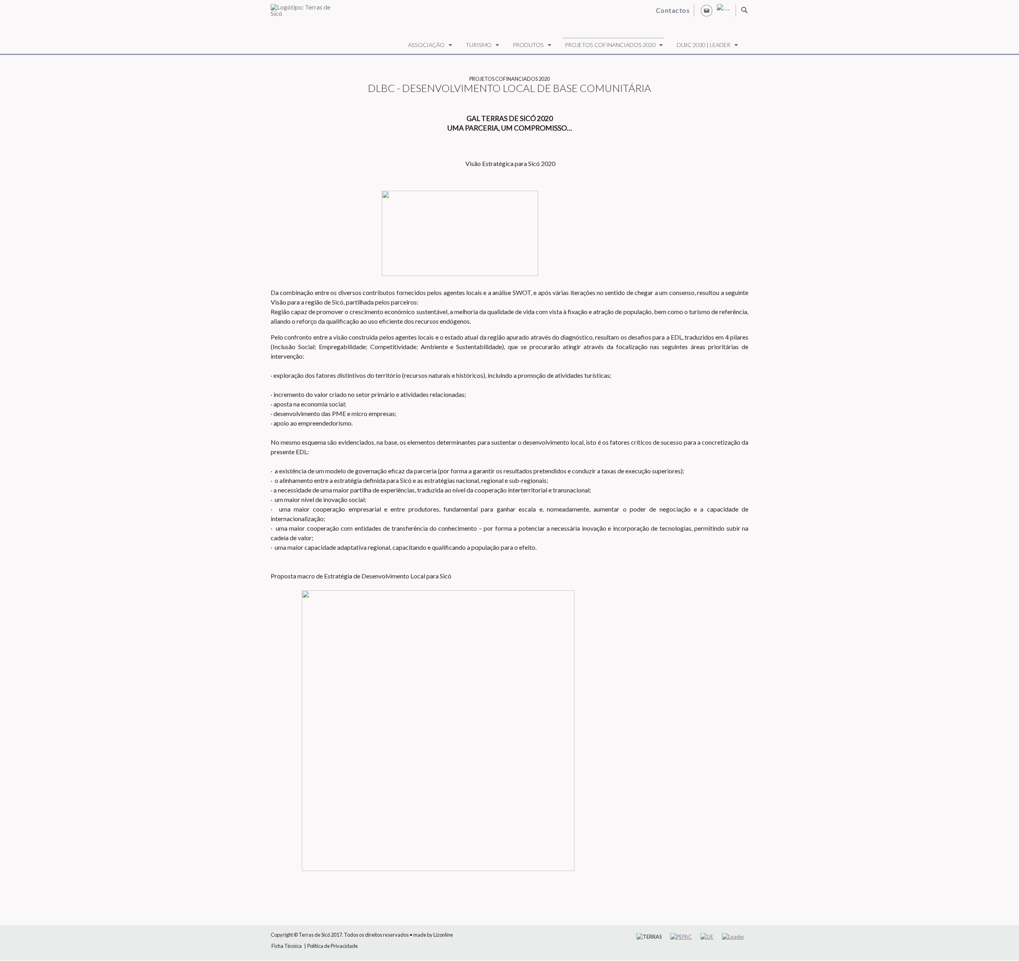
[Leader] (733, 937)
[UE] (707, 937)
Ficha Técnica (286, 946)
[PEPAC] (681, 937)
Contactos (673, 10)
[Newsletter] (706, 10)
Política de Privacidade (332, 946)
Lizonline (443, 935)
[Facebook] (723, 7)
